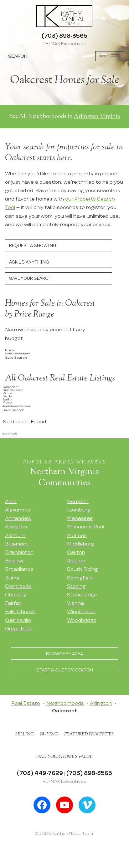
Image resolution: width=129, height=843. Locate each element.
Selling (24, 734)
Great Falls (18, 629)
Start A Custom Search (64, 670)
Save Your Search (30, 278)
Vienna (75, 603)
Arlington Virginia (97, 116)
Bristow (14, 561)
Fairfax (13, 603)
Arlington (16, 527)
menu (104, 56)
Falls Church (20, 612)
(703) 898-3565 (64, 36)
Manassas (80, 518)
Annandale (18, 518)
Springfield (80, 578)
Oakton (76, 552)
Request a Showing (32, 245)
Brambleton (19, 552)
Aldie (11, 502)
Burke (12, 578)
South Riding (82, 569)
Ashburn (15, 536)
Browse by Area (64, 654)
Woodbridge (81, 620)
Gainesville (18, 620)
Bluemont (16, 544)
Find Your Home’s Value (64, 756)
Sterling (76, 586)
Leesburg (78, 510)
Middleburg (80, 544)
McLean (77, 536)
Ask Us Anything (29, 262)
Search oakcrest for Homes (17, 406)
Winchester (81, 612)
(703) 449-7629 (40, 773)
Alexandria (17, 510)
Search (17, 56)
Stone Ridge (82, 595)
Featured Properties (89, 734)
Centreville (18, 586)
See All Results (10, 434)
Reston (76, 561)
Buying (49, 734)
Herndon (78, 502)
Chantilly (15, 595)
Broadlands (19, 569)
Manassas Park (86, 527)
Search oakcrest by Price (17, 353)
